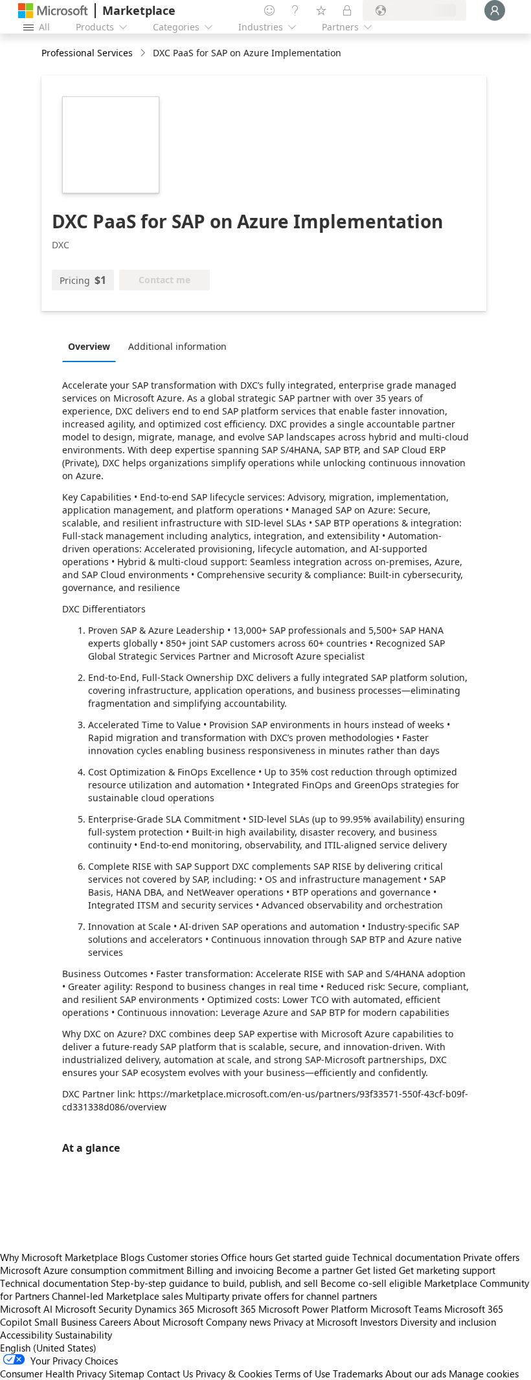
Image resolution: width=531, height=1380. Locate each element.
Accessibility (26, 1334)
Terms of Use (302, 1373)
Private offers (491, 1257)
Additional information (177, 346)
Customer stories (182, 1257)
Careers (115, 1321)
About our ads (415, 1373)
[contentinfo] (144, 53)
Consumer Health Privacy (53, 1373)
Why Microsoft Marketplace (59, 1257)
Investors (379, 1321)
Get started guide (312, 1257)
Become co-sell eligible (371, 1283)
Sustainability (83, 1334)
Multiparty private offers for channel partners (281, 1295)
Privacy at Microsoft (315, 1321)
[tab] (92, 346)
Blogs (132, 1257)
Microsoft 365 (226, 1308)
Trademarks (358, 1373)
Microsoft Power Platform (313, 1308)
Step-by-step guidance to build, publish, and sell (214, 1283)
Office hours (247, 1257)
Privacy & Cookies (234, 1373)
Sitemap (126, 1373)
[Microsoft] (53, 10)
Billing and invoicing (230, 1270)
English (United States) (48, 1347)
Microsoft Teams (406, 1308)
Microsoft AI (26, 1308)
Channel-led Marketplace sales (117, 1295)
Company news (238, 1321)
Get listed (376, 1270)
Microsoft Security (93, 1308)
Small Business (65, 1321)
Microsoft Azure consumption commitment (93, 1270)
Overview (89, 346)
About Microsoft (168, 1321)
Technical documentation (406, 1257)
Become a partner (315, 1270)
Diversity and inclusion (448, 1321)
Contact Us (170, 1373)
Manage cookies (484, 1373)
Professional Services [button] (87, 53)
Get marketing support (447, 1270)
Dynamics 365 (164, 1308)
